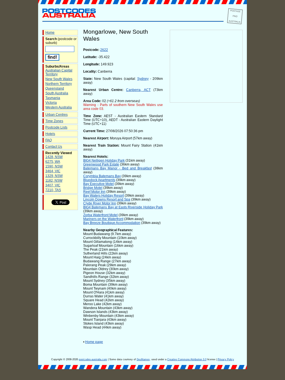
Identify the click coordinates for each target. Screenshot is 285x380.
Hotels (50, 134)
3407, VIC (52, 185)
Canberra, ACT (138, 90)
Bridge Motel (92, 188)
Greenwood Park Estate (101, 164)
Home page (94, 342)
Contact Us (53, 147)
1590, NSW (54, 166)
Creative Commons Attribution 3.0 (187, 359)
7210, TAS (53, 190)
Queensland (54, 88)
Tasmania (52, 98)
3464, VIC (52, 171)
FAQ (48, 140)
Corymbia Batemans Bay (102, 176)
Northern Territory (58, 84)
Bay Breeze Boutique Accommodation (111, 223)
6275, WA (52, 162)
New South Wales (58, 79)
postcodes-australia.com (93, 359)
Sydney (143, 79)
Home (50, 32)
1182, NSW (53, 180)
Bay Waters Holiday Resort (103, 196)
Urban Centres (56, 115)
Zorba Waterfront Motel (100, 215)
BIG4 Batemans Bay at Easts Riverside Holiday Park (123, 207)
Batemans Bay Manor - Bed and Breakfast (117, 168)
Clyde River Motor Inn (99, 203)
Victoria (51, 103)
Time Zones (54, 121)
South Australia (56, 93)
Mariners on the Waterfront (103, 219)
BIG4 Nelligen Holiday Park (104, 160)
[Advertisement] (206, 195)
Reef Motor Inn (94, 192)
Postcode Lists (56, 127)
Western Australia (58, 107)
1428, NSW (54, 157)
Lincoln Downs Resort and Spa (106, 199)
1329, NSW (54, 176)
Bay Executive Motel (98, 184)
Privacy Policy (226, 359)
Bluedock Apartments (99, 180)
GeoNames (143, 359)
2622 (104, 50)
